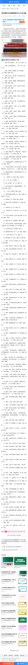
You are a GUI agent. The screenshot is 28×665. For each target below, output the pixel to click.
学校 (9, 5)
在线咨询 (7, 663)
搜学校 (11, 2)
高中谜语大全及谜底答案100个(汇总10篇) (16, 539)
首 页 (4, 5)
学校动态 (22, 655)
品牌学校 (11, 655)
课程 (14, 5)
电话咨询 (21, 663)
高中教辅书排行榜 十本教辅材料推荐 (13, 546)
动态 (19, 5)
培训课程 (16, 655)
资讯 (24, 5)
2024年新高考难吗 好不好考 (12, 549)
